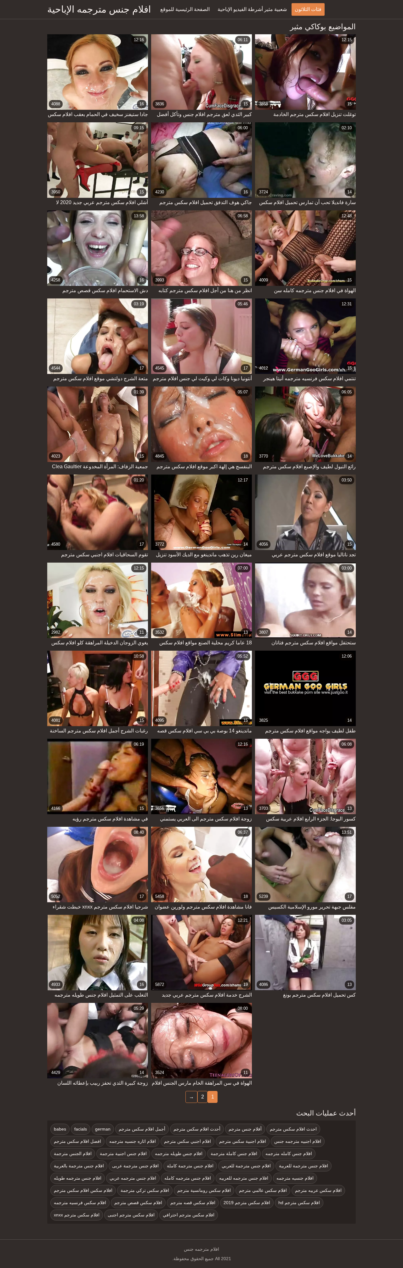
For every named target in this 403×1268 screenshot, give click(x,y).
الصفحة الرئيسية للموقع (185, 9)
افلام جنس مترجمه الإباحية (99, 9)
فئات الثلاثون (308, 9)
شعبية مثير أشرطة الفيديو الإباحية (252, 9)
